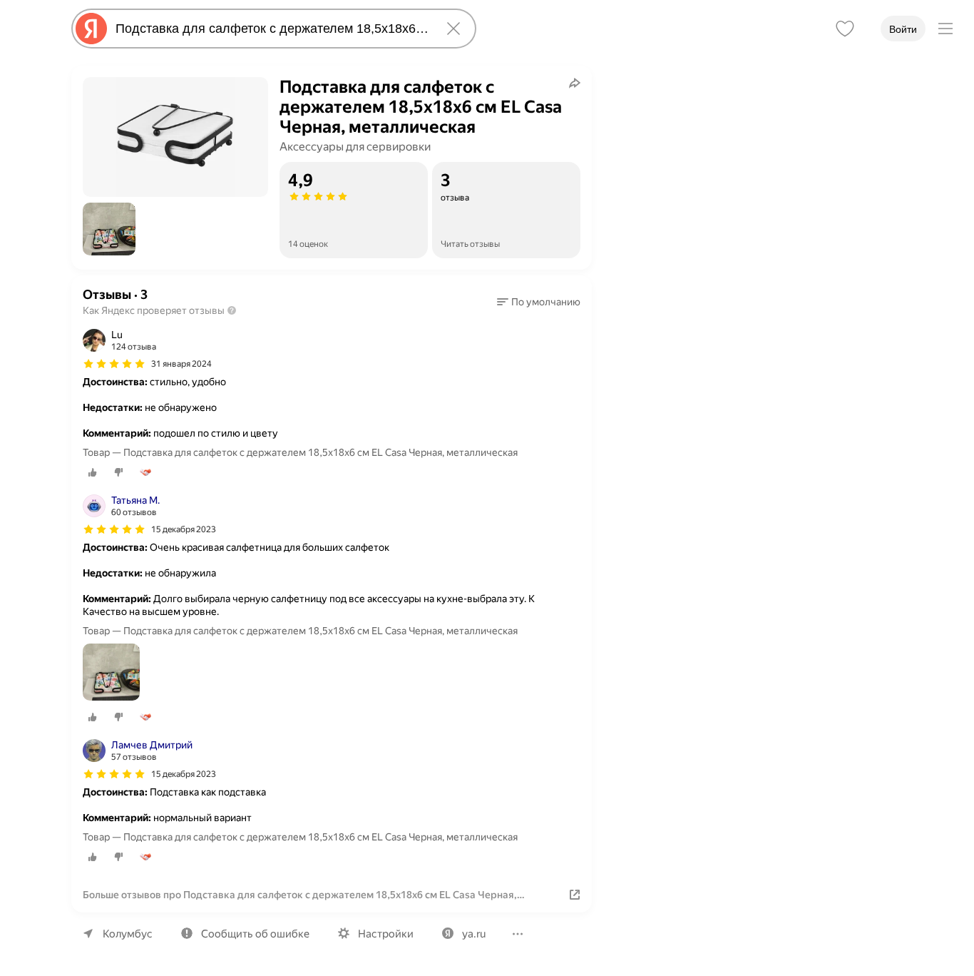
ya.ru (474, 933)
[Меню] (945, 28)
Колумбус (128, 933)
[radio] (93, 472)
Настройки (386, 933)
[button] (109, 229)
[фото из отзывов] (111, 673)
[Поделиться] (574, 82)
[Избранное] (845, 28)
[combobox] (271, 28)
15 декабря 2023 (183, 529)
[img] (114, 364)
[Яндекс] (91, 28)
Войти (903, 29)
